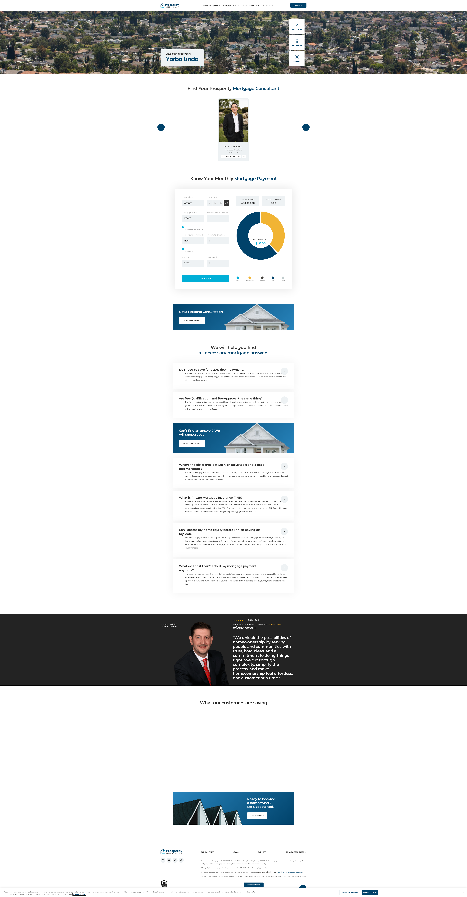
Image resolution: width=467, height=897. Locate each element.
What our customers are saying (233, 702)
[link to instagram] (163, 860)
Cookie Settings (253, 885)
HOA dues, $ (212, 257)
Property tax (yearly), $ (216, 235)
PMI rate (185, 257)
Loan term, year (213, 197)
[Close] (463, 892)
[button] (212, 5)
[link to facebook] (169, 860)
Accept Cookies (370, 892)
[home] (170, 5)
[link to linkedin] (175, 860)
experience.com (275, 624)
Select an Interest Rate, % (217, 212)
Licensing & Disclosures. (267, 872)
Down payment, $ (189, 212)
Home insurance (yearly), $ (192, 235)
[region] (233, 892)
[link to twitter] (181, 860)
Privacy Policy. (79, 894)
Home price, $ (187, 197)
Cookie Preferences (349, 892)
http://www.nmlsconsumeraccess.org (289, 872)
